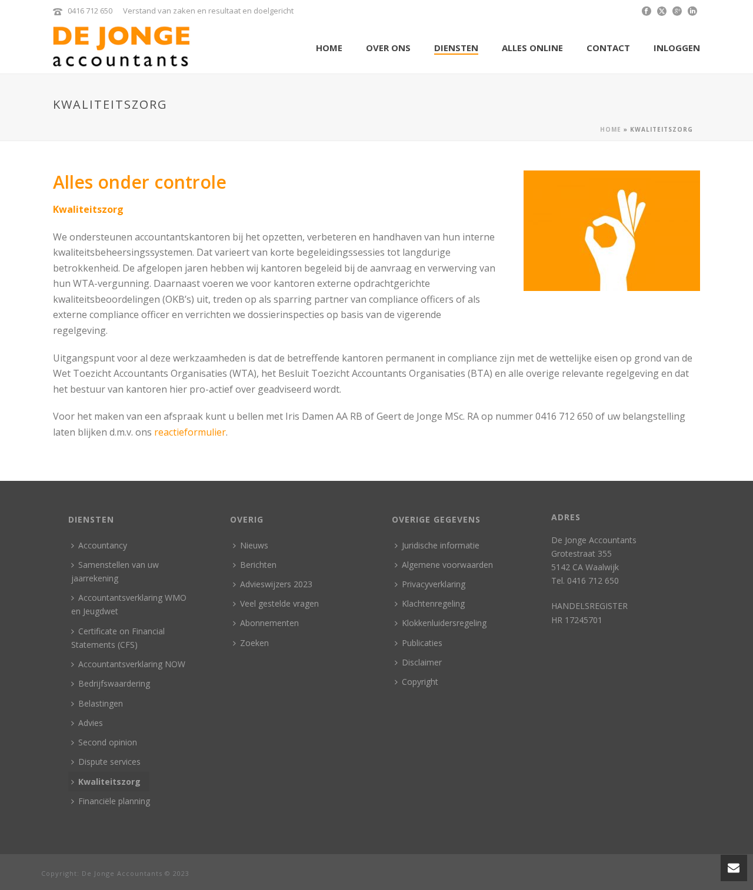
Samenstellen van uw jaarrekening (115, 571)
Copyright (420, 681)
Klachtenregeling (433, 603)
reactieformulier (190, 432)
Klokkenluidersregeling (444, 622)
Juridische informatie (440, 545)
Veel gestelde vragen (279, 603)
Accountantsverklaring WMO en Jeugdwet (128, 604)
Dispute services (109, 761)
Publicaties (422, 642)
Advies (90, 722)
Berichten (258, 564)
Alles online (532, 47)
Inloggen (677, 47)
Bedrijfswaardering (114, 683)
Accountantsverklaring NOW (131, 664)
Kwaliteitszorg (109, 781)
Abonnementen (269, 622)
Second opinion (107, 742)
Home (329, 47)
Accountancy (102, 545)
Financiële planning (114, 801)
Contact (608, 47)
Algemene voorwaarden (447, 564)
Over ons (388, 47)
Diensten (456, 47)
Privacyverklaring (433, 584)
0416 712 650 (90, 10)
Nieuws (254, 545)
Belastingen (100, 703)
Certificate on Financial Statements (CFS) (118, 637)
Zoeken (254, 642)
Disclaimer (422, 662)
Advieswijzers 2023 (276, 584)
